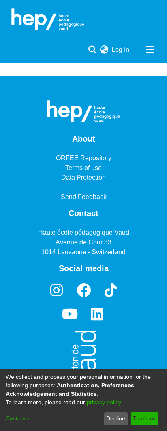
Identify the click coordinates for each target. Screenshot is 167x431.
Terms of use (83, 167)
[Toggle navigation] (149, 49)
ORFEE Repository (83, 158)
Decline (115, 418)
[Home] (48, 19)
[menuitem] (104, 50)
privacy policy (104, 402)
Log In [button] (120, 49)
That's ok (144, 418)
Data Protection (83, 177)
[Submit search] (92, 50)
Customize (19, 418)
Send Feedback (84, 196)
